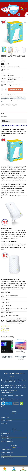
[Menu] (18, 9)
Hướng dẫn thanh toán (7, 441)
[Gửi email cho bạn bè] (10, 105)
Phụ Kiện (10, 54)
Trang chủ (4, 54)
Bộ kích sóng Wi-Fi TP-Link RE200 (11, 98)
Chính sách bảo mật (6, 455)
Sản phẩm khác (13, 94)
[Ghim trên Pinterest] (13, 105)
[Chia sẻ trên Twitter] (7, 105)
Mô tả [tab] (2, 113)
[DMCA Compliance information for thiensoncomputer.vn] (15, 403)
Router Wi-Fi (12, 166)
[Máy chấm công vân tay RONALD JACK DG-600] (7, 346)
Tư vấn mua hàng (5, 433)
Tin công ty (4, 423)
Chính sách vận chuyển (7, 458)
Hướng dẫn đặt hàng (6, 438)
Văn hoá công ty (5, 417)
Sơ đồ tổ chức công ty (6, 420)
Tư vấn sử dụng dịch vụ (7, 436)
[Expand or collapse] (25, 121)
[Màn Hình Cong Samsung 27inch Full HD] (21, 346)
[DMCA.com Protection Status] (21, 403)
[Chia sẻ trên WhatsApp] (2, 105)
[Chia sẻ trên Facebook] (5, 105)
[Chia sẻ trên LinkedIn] (15, 105)
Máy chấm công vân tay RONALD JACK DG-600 (7, 357)
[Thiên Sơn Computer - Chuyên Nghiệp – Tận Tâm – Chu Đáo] (8, 9)
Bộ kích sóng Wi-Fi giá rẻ (8, 97)
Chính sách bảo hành (6, 449)
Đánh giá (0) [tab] (4, 116)
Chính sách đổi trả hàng (7, 452)
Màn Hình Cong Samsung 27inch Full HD (20, 357)
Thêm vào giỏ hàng (16, 89)
